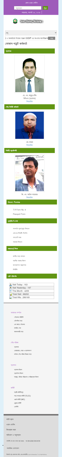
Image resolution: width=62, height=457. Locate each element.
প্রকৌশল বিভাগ (18, 373)
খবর (51, 38)
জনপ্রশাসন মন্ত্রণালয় (19, 264)
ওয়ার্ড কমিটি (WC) (19, 399)
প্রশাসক (16, 346)
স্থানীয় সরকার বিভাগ (19, 260)
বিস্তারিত (29, 101)
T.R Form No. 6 (19, 209)
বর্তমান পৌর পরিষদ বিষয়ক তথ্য (22, 354)
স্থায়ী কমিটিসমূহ (18, 392)
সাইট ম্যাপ (9, 419)
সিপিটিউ (15, 269)
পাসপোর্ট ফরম (17, 237)
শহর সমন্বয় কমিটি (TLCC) (22, 395)
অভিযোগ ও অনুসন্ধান (13, 434)
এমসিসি (16, 406)
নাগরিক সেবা (17, 328)
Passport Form (19, 214)
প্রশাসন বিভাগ (18, 369)
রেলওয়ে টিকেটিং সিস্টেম (20, 233)
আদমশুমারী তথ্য (18, 331)
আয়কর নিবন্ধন (17, 241)
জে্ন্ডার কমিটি (17, 403)
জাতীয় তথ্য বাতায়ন (19, 256)
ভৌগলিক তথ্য (18, 320)
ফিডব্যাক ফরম (11, 429)
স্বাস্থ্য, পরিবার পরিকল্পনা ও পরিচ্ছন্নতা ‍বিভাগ (26, 376)
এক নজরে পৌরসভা (19, 324)
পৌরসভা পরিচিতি (19, 317)
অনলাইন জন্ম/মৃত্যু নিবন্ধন (21, 228)
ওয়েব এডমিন (10, 424)
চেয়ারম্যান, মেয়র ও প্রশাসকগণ (22, 350)
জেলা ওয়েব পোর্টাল (31, 2)
